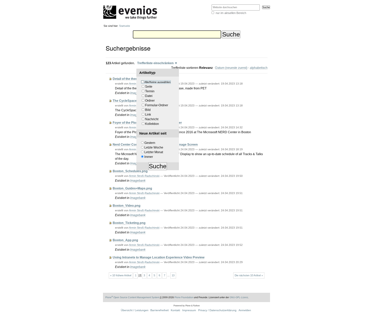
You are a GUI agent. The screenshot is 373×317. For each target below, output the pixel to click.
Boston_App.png (125, 240)
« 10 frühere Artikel (120, 275)
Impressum (189, 310)
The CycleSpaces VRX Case (133, 100)
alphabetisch (259, 67)
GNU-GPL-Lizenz (239, 297)
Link (148, 114)
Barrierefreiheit (159, 310)
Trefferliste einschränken (155, 63)
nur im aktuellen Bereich (231, 13)
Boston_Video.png (126, 205)
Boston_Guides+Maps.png (132, 188)
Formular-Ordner (156, 105)
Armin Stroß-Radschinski (144, 175)
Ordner (150, 100)
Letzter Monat (153, 152)
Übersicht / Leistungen (134, 310)
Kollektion (152, 123)
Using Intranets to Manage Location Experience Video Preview (158, 257)
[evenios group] (131, 12)
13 (173, 275)
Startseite (124, 25)
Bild (148, 109)
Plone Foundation (183, 297)
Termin (149, 91)
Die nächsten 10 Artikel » (249, 275)
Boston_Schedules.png (130, 171)
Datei (149, 96)
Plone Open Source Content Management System (132, 297)
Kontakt (175, 310)
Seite (148, 86)
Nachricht (151, 119)
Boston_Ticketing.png (129, 223)
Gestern (149, 142)
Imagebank (138, 180)
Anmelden (245, 310)
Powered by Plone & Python (186, 305)
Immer (148, 156)
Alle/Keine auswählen (157, 82)
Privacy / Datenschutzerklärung (217, 310)
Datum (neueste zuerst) (231, 67)
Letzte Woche (153, 147)
